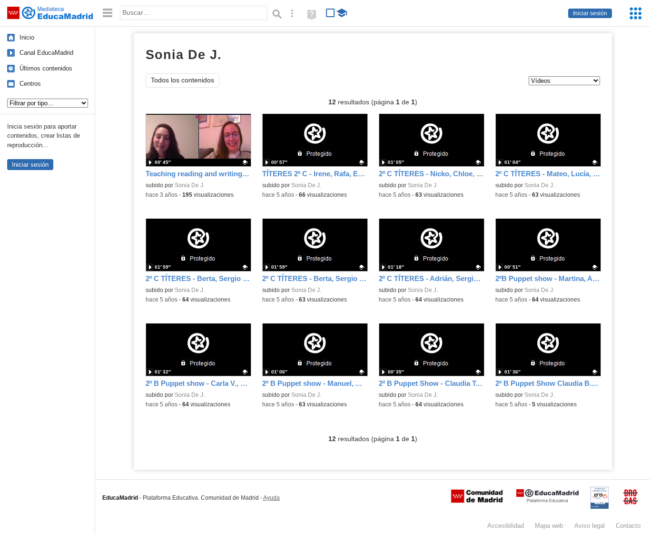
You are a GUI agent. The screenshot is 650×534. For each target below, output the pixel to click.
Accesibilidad (505, 525)
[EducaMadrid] (547, 500)
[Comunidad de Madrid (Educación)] (476, 501)
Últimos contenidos (46, 68)
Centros (30, 83)
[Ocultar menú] (107, 13)
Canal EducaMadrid (46, 52)
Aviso (589, 525)
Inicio (27, 37)
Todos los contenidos (182, 80)
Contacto (628, 525)
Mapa (549, 525)
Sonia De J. (190, 185)
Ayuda (271, 497)
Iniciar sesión (590, 13)
